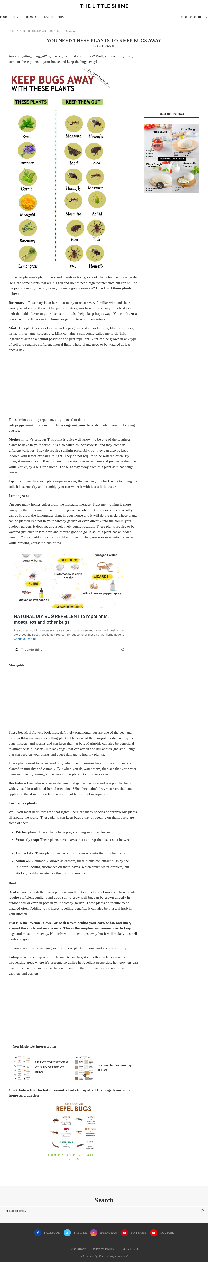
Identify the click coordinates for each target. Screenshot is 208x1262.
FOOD (3, 17)
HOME (16, 17)
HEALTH (47, 17)
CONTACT (130, 1249)
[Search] (206, 17)
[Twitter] (186, 17)
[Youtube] (199, 17)
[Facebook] (182, 17)
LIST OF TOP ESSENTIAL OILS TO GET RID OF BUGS (52, 1067)
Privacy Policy (103, 1249)
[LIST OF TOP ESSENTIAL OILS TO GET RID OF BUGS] (22, 1067)
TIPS (61, 17)
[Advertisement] (73, 384)
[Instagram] (191, 17)
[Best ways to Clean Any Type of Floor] (84, 1067)
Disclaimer (78, 1249)
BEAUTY (31, 17)
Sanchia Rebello (106, 46)
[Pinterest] (195, 17)
